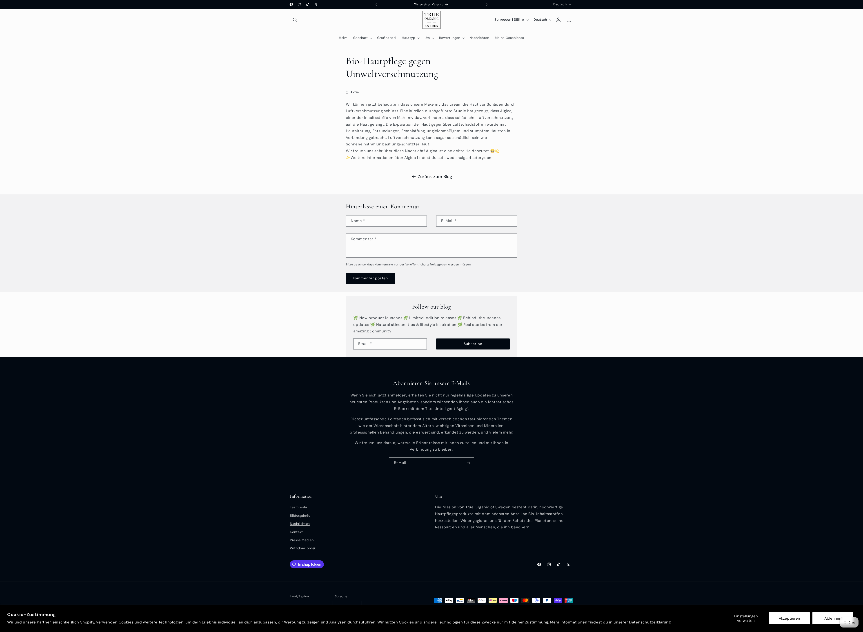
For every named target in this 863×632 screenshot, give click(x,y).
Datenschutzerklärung (650, 622)
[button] (295, 20)
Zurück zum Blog (435, 176)
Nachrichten (300, 523)
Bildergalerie (300, 515)
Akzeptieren (789, 618)
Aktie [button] (354, 92)
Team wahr (298, 507)
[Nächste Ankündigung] (487, 4)
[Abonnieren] (468, 462)
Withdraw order (303, 548)
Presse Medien (302, 540)
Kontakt (296, 532)
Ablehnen (832, 618)
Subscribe (473, 343)
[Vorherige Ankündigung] (376, 4)
